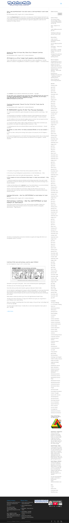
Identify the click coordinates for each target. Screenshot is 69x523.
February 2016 (54, 135)
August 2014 (53, 160)
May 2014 (53, 164)
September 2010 (54, 237)
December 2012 (54, 190)
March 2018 (53, 106)
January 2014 (54, 169)
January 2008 (54, 292)
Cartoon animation (55, 318)
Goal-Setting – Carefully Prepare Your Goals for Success (56, 51)
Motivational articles (55, 374)
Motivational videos (55, 386)
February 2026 (54, 85)
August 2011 (53, 217)
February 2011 (54, 228)
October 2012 (54, 194)
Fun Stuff (53, 349)
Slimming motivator (55, 400)
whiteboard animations (56, 412)
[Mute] (59, 506)
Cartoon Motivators (29, 14)
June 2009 (53, 263)
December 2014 (54, 155)
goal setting (53, 353)
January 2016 (54, 137)
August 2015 (53, 144)
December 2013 (54, 171)
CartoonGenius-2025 (12, 14)
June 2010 (53, 242)
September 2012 (54, 196)
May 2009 (53, 265)
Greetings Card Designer (56, 357)
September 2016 (54, 122)
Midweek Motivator (55, 369)
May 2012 (53, 203)
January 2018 (54, 110)
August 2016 (53, 124)
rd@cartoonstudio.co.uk (56, 481)
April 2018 (53, 105)
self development (54, 396)
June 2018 (53, 101)
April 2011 (53, 224)
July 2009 (53, 262)
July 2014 (53, 162)
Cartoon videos (54, 331)
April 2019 (53, 98)
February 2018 (54, 108)
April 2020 (53, 90)
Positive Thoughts (55, 393)
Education (53, 344)
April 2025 (53, 87)
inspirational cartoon (55, 365)
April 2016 (53, 131)
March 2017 (53, 119)
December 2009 (54, 253)
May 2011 (53, 222)
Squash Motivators (55, 403)
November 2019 (54, 94)
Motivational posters (55, 382)
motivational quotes (55, 384)
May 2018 (53, 103)
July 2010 (53, 240)
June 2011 (53, 221)
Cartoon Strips (27, 264)
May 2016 (53, 130)
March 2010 (53, 247)
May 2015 (53, 149)
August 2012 (53, 197)
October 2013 (54, 172)
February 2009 (54, 271)
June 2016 (53, 128)
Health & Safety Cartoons (56, 358)
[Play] (50, 506)
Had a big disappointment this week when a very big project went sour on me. (27, 12)
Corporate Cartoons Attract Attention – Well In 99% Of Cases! (56, 69)
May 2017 (53, 117)
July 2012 (53, 199)
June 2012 (53, 201)
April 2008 (53, 287)
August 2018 (53, 99)
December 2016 (54, 121)
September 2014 (54, 158)
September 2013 (54, 174)
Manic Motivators (55, 367)
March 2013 (53, 185)
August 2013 (53, 176)
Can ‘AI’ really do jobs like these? (56, 62)
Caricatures (53, 315)
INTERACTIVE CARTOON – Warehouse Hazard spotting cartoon (56, 55)
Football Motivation (55, 348)
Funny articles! (54, 351)
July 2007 (53, 297)
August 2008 (53, 281)
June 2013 (53, 180)
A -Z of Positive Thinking (56, 304)
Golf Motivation (54, 355)
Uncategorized (54, 409)
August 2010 (53, 238)
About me (53, 306)
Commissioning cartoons (56, 334)
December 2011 (54, 210)
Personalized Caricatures (56, 391)
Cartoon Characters (55, 320)
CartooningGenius (12, 264)
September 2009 (54, 258)
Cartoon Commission (55, 322)
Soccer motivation (55, 402)
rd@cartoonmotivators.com (15, 98)
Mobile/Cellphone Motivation (54, 371)
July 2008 (53, 283)
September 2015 (54, 142)
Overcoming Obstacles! (56, 80)
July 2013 (53, 178)
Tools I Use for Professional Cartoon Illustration (55, 40)
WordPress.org (54, 492)
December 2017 (54, 112)
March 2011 (53, 226)
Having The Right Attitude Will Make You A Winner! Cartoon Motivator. (25, 53)
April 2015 (53, 151)
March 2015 (53, 153)
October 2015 (54, 140)
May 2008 (53, 285)
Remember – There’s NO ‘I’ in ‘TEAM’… (56, 47)
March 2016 (53, 133)
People (52, 387)
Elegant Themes (15, 521)
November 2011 (54, 212)
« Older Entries (10, 311)
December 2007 (54, 294)
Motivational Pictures (55, 380)
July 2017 (53, 115)
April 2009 (53, 267)
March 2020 (53, 92)
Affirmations (53, 309)
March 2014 (53, 167)
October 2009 (54, 256)
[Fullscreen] (61, 506)
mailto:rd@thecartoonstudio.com (13, 514)
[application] (55, 504)
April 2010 (53, 246)
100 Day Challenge (55, 302)
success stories (54, 407)
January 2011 (54, 230)
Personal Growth (54, 389)
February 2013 (54, 187)
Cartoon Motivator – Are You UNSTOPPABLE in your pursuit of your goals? (27, 195)
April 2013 (53, 183)
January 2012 (54, 208)
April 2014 (53, 165)
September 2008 (54, 280)
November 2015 (54, 139)
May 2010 (53, 244)
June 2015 (53, 147)
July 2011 (53, 219)
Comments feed (54, 490)
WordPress (27, 521)
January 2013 (54, 188)
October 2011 (54, 214)
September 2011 (54, 215)
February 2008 (54, 290)
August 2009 (53, 260)
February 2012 (54, 206)
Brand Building (54, 313)
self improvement (55, 398)
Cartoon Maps (54, 325)
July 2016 (53, 126)
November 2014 (54, 156)
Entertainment (54, 346)
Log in (52, 486)
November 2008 (54, 276)
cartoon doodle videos (56, 324)
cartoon (52, 317)
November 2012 (54, 192)
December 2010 (54, 231)
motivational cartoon (55, 375)
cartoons (53, 333)
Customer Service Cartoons (55, 342)
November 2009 (54, 255)
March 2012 (53, 205)
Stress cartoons (54, 405)
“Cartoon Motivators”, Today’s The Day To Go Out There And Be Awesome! (25, 104)
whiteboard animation (55, 411)
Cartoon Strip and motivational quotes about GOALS (22, 262)
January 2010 (54, 251)
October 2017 (54, 114)
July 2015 (53, 146)
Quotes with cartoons (55, 395)
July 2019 (53, 96)
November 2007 (54, 296)
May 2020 (53, 89)
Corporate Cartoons (55, 336)
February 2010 (54, 249)
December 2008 (54, 274)
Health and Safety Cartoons (55, 363)
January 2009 (54, 272)
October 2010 (54, 235)
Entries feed (53, 488)
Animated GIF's (54, 311)
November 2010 (54, 233)
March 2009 (53, 269)
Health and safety (55, 360)
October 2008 (54, 278)
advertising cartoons (55, 308)
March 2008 (53, 288)
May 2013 (53, 181)
